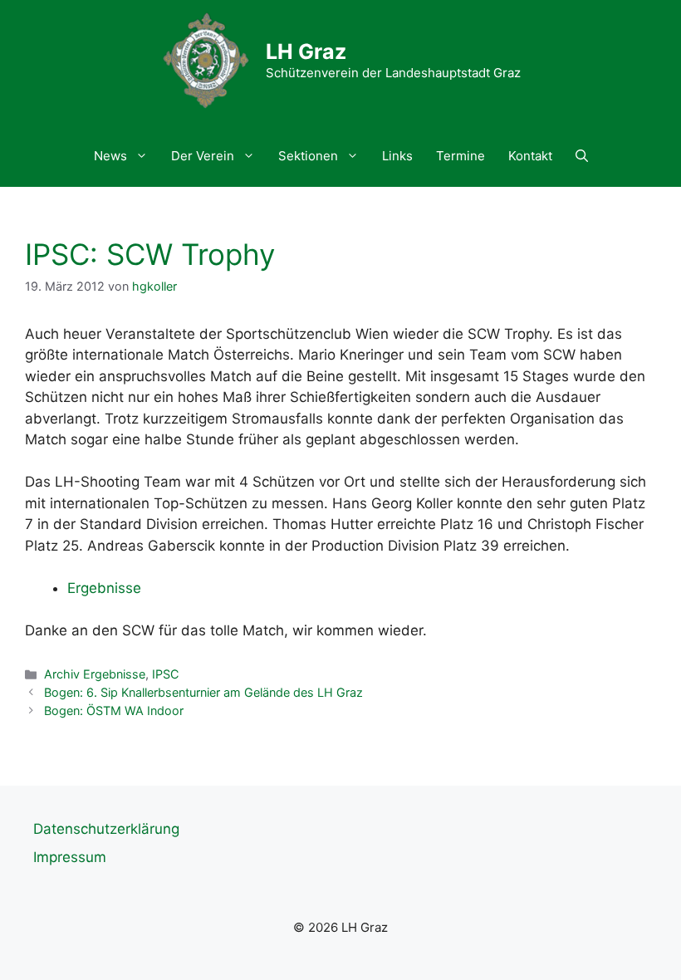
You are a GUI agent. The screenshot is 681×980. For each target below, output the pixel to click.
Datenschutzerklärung (106, 829)
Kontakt (530, 156)
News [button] (110, 156)
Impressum (69, 857)
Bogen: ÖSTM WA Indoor (114, 710)
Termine (460, 156)
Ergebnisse (104, 588)
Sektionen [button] (308, 156)
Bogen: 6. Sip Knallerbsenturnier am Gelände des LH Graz (203, 692)
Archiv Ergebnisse (94, 674)
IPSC (165, 674)
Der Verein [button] (202, 156)
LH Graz (306, 51)
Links (397, 156)
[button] (582, 156)
